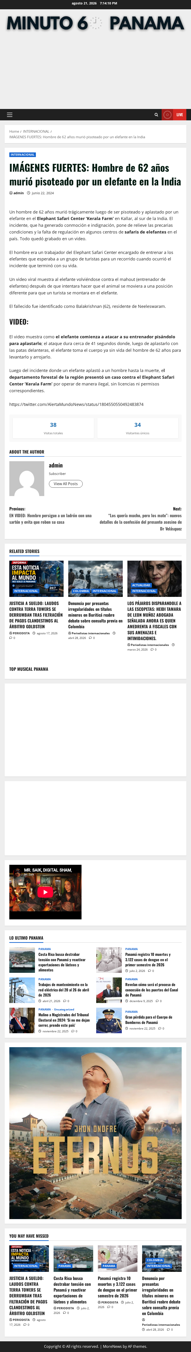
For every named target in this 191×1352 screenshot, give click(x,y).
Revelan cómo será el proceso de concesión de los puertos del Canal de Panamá (109, 990)
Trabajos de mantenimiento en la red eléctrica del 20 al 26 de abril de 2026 (22, 990)
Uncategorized (64, 1009)
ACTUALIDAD (141, 585)
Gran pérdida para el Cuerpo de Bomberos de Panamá (109, 1020)
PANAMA (44, 949)
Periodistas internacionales (91, 633)
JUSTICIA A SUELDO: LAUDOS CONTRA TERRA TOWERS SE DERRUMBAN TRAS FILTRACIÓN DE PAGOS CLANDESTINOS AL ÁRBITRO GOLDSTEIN (36, 615)
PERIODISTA (21, 633)
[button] (10, 115)
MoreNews (112, 1346)
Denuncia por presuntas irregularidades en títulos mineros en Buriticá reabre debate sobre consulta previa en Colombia (95, 615)
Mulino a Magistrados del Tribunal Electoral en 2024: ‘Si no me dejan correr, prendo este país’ (22, 1020)
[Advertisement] (95, 71)
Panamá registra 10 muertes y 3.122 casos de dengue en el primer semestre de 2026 (109, 960)
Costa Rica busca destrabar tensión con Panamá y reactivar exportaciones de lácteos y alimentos (22, 960)
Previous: (50, 515)
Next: (141, 519)
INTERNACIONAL (22, 155)
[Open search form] (156, 114)
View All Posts (66, 483)
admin (19, 193)
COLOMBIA (81, 591)
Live (180, 114)
